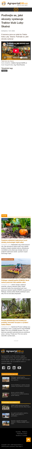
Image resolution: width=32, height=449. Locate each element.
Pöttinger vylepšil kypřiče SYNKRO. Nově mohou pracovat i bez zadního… (20, 378)
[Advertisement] (16, 142)
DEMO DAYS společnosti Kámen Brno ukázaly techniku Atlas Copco (21, 406)
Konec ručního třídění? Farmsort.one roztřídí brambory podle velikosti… (20, 394)
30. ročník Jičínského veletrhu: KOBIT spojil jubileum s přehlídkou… (19, 414)
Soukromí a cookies (21, 435)
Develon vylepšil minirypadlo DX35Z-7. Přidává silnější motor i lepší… (20, 422)
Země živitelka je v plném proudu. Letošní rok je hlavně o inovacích (20, 385)
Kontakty (18, 432)
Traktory (4, 71)
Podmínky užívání (22, 433)
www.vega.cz (19, 446)
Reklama (24, 432)
